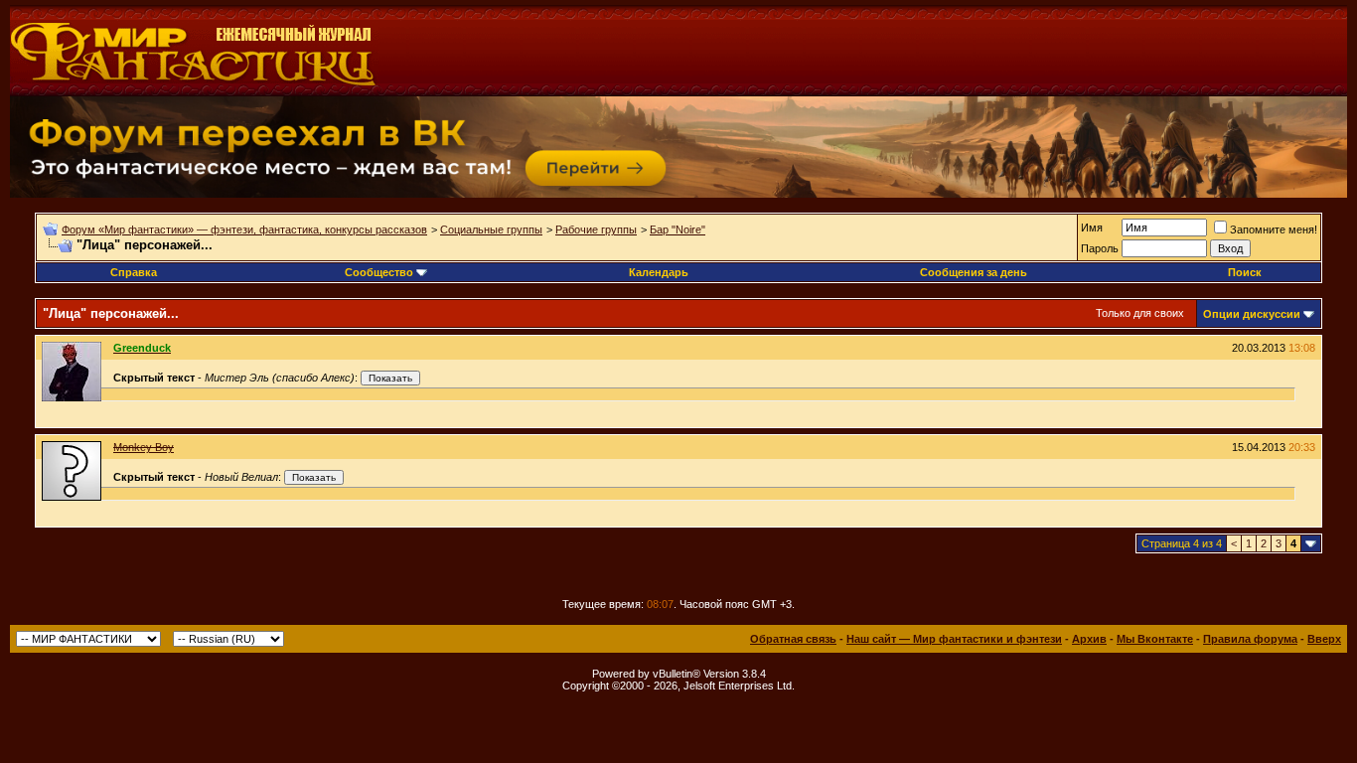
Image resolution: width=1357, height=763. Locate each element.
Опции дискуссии (1251, 314)
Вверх (1324, 639)
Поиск (1245, 272)
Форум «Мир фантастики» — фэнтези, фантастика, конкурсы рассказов (244, 229)
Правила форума (1250, 639)
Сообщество (379, 272)
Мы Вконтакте (1155, 639)
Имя (1092, 227)
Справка (133, 272)
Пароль (1100, 248)
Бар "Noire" (677, 229)
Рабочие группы (596, 229)
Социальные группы (491, 229)
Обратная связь (793, 639)
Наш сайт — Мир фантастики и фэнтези (954, 639)
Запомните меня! (1273, 229)
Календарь (658, 272)
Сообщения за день (973, 272)
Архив (1089, 639)
